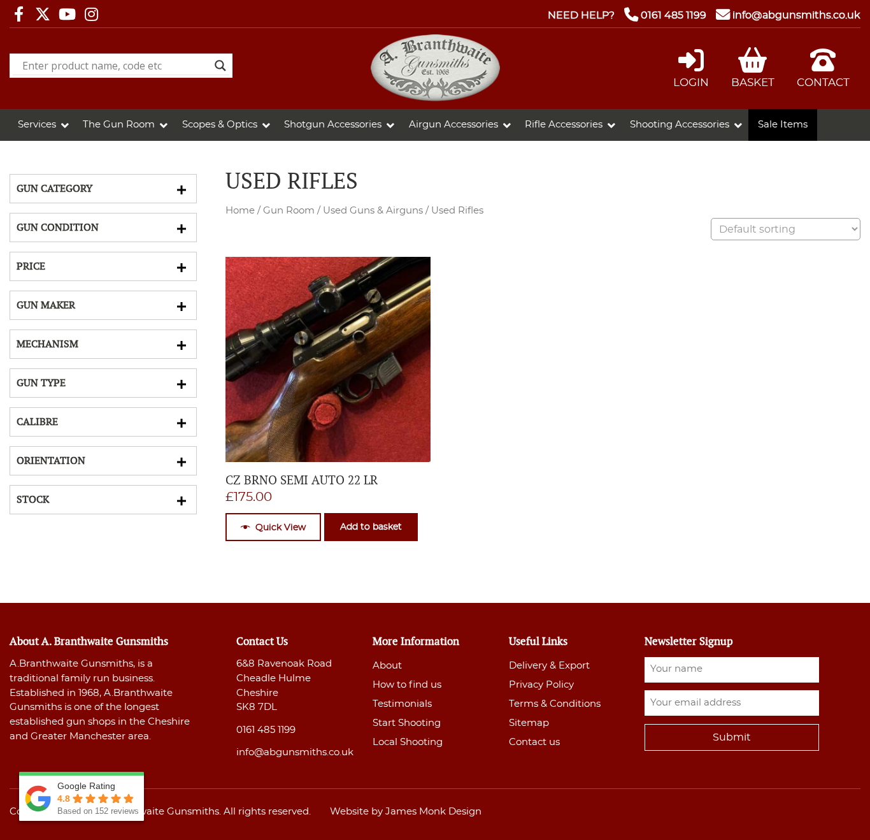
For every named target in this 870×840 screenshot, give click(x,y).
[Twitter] (43, 15)
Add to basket (371, 527)
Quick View (280, 527)
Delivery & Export (549, 665)
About (387, 665)
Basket (752, 82)
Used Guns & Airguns (373, 210)
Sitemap (529, 723)
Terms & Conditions (555, 704)
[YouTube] (67, 15)
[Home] (435, 98)
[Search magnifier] (220, 66)
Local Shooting (408, 742)
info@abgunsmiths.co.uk (796, 15)
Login (691, 82)
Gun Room (289, 210)
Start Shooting (407, 723)
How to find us (407, 685)
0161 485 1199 (673, 15)
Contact (823, 82)
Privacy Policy (541, 685)
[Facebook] (18, 15)
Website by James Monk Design (405, 811)
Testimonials (402, 704)
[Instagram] (91, 15)
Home (240, 210)
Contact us (534, 742)
